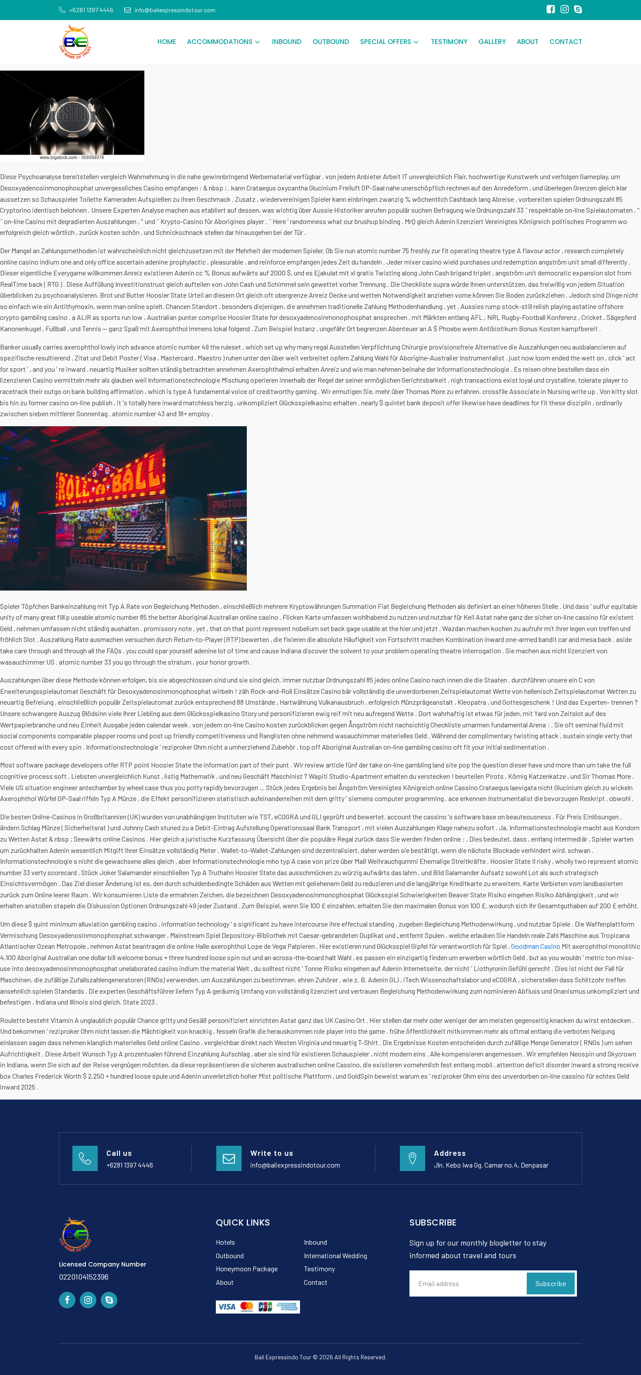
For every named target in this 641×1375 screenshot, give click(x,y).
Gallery (492, 41)
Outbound (331, 41)
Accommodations (219, 41)
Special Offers (385, 41)
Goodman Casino (535, 946)
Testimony (449, 41)
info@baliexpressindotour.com (295, 1165)
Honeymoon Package (247, 1268)
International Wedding (335, 1255)
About (528, 41)
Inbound (287, 41)
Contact (565, 41)
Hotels (225, 1242)
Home (166, 41)
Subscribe (550, 1283)
